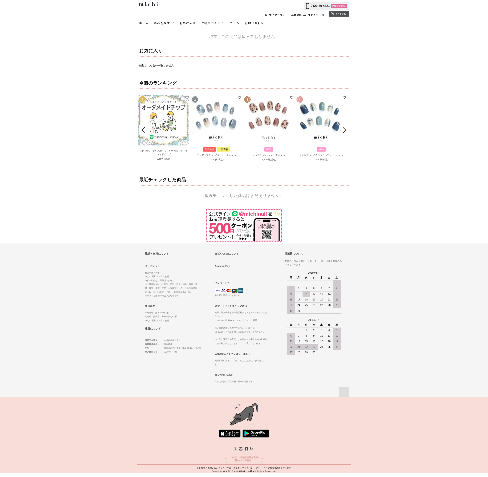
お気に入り (188, 23)
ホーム (144, 23)
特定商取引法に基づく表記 (278, 468)
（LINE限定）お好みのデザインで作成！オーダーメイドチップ (164, 153)
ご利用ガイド (211, 23)
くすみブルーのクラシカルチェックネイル (321, 155)
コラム (235, 23)
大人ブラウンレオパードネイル (269, 155)
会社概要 (201, 468)
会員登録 (296, 15)
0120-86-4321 (320, 5)
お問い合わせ (254, 23)
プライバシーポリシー (252, 468)
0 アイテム (341, 14)
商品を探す (162, 23)
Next (344, 130)
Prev (144, 130)
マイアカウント (278, 15)
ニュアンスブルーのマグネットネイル (216, 155)
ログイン (312, 15)
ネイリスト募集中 (231, 468)
